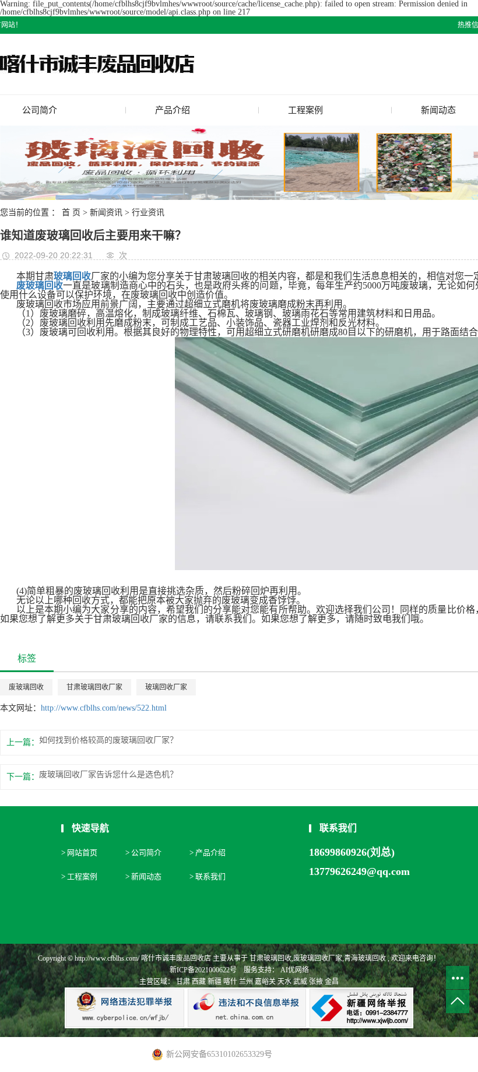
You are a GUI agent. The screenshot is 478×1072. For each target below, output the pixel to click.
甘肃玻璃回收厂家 (94, 687)
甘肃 (183, 982)
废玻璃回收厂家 (317, 958)
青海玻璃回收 (365, 958)
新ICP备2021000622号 (203, 970)
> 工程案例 (79, 876)
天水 (284, 982)
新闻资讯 (106, 212)
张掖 (316, 982)
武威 (300, 982)
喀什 (230, 982)
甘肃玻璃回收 (270, 958)
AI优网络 (294, 970)
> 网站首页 (79, 852)
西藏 (199, 982)
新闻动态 (438, 110)
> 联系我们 (207, 876)
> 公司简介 (143, 852)
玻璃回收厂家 (166, 687)
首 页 (71, 212)
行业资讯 (148, 212)
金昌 (332, 982)
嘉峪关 (265, 982)
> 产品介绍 (207, 852)
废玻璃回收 (26, 687)
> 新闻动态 (143, 876)
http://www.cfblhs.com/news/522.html (104, 708)
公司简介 (39, 110)
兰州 (246, 982)
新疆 (215, 982)
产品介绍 (172, 110)
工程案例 (305, 110)
